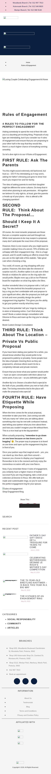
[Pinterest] (34, 681)
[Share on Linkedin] (36, 506)
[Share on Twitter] (29, 506)
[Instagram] (25, 681)
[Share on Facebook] (22, 506)
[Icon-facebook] (17, 681)
